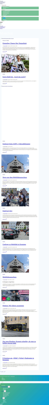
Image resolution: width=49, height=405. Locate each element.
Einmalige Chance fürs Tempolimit (15, 43)
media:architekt (13, 376)
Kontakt (3, 20)
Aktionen (2, 391)
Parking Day (4, 15)
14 (4, 371)
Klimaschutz (4, 17)
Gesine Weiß (5, 79)
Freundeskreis (4, 5)
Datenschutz (3, 379)
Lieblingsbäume (5, 14)
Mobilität (4, 18)
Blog (2, 398)
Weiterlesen (5, 51)
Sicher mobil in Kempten (6, 11)
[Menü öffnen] (0, 24)
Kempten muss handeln (4, 386)
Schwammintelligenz (6, 12)
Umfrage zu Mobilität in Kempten (14, 244)
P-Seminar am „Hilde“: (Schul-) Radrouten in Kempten (18, 359)
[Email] (0, 22)
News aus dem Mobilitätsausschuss (15, 177)
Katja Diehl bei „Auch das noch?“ (14, 77)
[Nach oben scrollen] (1, 382)
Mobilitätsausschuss (9, 277)
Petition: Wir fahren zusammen (13, 306)
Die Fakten (4, 389)
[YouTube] (2, 22)
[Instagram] (1, 22)
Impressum (3, 378)
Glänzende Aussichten (6, 13)
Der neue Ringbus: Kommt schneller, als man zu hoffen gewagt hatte (19, 342)
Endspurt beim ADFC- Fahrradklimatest (16, 144)
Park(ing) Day (7, 211)
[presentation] (20, 38)
